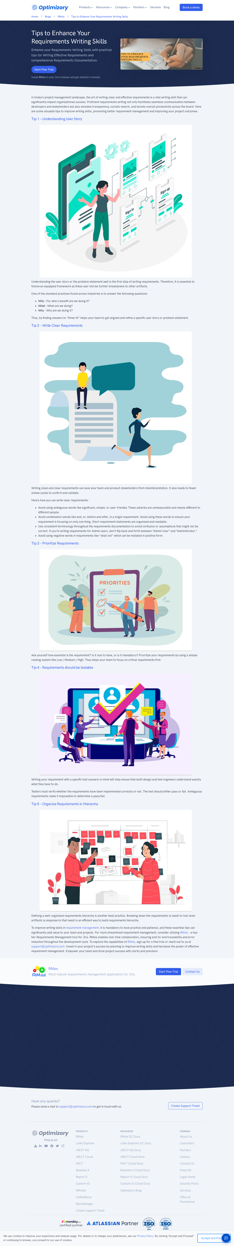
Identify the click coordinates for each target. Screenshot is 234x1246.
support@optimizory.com (76, 1106)
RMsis (184, 932)
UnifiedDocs (83, 1197)
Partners (185, 1150)
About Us (186, 1136)
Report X (81, 1177)
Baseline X (82, 1170)
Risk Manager (84, 1204)
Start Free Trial (44, 69)
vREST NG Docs (130, 1150)
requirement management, (83, 927)
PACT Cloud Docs (131, 1163)
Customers (187, 1143)
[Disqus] (117, 1040)
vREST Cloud (84, 1156)
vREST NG (82, 1150)
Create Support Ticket (185, 1106)
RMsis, (131, 941)
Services (155, 7)
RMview (81, 1190)
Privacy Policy (145, 1236)
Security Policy (189, 1183)
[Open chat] (226, 1238)
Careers (185, 1156)
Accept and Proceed (214, 1238)
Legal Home (187, 1177)
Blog (167, 7)
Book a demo (191, 7)
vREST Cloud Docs (132, 1156)
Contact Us (192, 971)
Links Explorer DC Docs (135, 1143)
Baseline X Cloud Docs (135, 1170)
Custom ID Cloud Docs (135, 1183)
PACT (79, 1163)
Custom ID (83, 1183)
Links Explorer (85, 1143)
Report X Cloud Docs (134, 1177)
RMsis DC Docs (130, 1136)
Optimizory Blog (130, 1190)
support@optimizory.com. (48, 946)
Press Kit (185, 1170)
